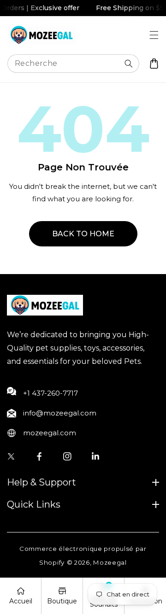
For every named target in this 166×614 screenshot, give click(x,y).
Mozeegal (110, 562)
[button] (153, 34)
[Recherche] (129, 63)
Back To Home (83, 233)
